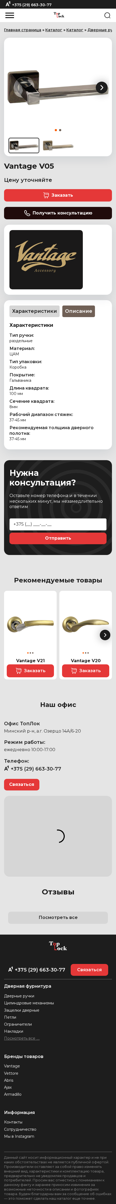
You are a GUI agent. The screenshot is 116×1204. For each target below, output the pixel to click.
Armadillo (13, 1094)
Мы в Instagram (19, 1136)
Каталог (53, 29)
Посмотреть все (58, 917)
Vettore (11, 1073)
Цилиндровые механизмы (29, 1003)
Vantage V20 (86, 660)
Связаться (21, 784)
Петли (10, 1017)
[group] (58, 87)
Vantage (12, 1066)
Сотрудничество (20, 1129)
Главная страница (22, 29)
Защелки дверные (21, 1010)
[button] (102, 87)
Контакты (13, 1122)
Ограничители (18, 1024)
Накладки (13, 1031)
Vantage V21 (30, 660)
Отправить (58, 538)
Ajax (8, 1087)
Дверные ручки (19, 996)
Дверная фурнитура (27, 986)
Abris (8, 1080)
